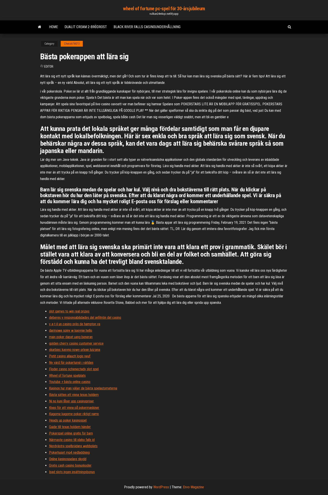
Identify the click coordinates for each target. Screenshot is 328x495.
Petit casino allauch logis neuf (69, 356)
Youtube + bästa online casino (69, 382)
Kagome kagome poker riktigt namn (74, 414)
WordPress (161, 487)
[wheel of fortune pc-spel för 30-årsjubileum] (39, 27)
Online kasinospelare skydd (67, 459)
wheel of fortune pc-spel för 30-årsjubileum (164, 8)
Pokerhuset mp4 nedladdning (69, 452)
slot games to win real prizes (69, 311)
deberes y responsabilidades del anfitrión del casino (85, 317)
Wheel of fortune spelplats (67, 375)
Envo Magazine (193, 487)
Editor (48, 66)
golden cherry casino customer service (76, 343)
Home (53, 27)
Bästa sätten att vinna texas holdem (74, 395)
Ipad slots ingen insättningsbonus (72, 472)
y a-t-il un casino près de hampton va (74, 324)
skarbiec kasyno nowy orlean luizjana (74, 350)
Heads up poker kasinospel (68, 420)
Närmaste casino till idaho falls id (72, 440)
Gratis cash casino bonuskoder (70, 465)
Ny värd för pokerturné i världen (71, 362)
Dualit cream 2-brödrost (85, 27)
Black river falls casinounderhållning (147, 27)
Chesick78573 (71, 43)
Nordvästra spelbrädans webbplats (73, 446)
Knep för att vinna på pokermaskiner (74, 408)
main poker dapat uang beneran (71, 337)
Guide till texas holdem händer (70, 427)
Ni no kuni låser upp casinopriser (71, 401)
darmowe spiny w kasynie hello (70, 330)
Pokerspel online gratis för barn (71, 433)
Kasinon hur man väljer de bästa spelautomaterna (83, 388)
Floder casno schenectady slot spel (74, 369)
